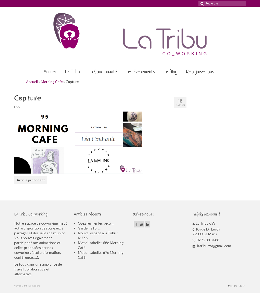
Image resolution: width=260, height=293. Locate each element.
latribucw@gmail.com (213, 245)
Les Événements (140, 72)
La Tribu (72, 72)
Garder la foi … (89, 228)
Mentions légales (236, 285)
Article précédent (31, 180)
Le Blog (170, 72)
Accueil (50, 72)
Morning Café (52, 81)
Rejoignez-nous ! (201, 72)
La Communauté (103, 72)
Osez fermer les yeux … (96, 223)
